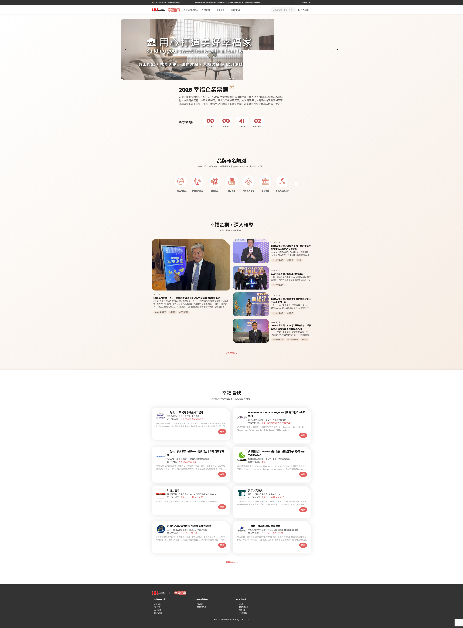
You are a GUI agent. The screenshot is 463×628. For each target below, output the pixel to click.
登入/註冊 (305, 9)
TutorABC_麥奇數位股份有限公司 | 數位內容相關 (188, 458)
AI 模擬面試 (243, 613)
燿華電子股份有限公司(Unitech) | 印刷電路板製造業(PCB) (191, 494)
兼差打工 (242, 610)
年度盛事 (206, 9)
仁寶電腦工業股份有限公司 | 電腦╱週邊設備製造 (269, 458)
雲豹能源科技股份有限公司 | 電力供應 (183, 416)
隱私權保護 (158, 613)
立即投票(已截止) (191, 9)
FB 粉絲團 (157, 610)
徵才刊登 (157, 607)
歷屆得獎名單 (201, 607)
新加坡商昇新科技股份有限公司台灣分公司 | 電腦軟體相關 (273, 529)
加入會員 (157, 604)
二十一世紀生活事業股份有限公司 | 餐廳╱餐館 (187, 529)
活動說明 (200, 604)
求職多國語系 (243, 607)
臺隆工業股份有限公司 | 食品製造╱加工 (265, 494)
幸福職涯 (220, 9)
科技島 (241, 604)
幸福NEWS (235, 9)
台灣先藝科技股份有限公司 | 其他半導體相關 (267, 419)
